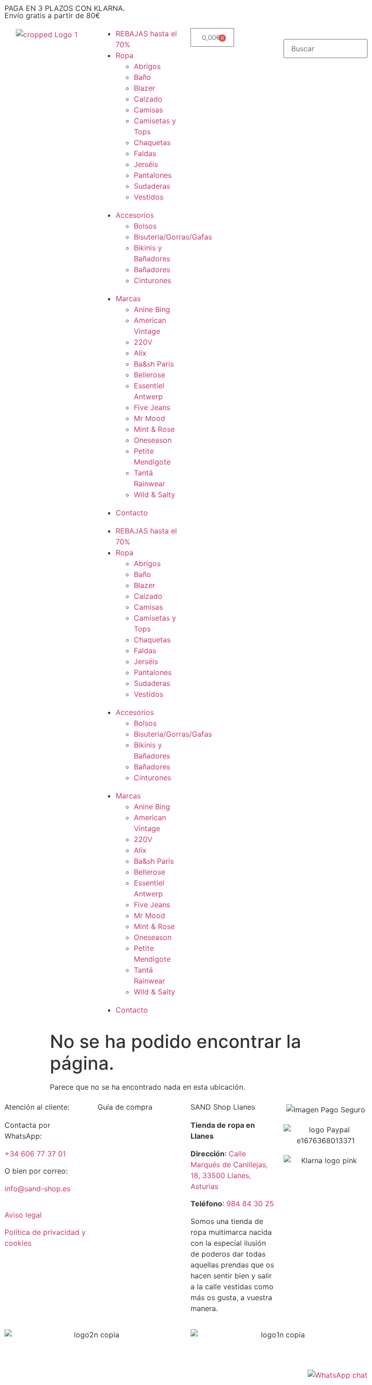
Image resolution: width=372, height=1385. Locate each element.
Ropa (124, 55)
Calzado (148, 98)
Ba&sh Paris (154, 363)
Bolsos (145, 225)
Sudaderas (152, 186)
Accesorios (135, 215)
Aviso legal (23, 1214)
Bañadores (152, 269)
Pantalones (152, 175)
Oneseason (152, 440)
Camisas (148, 109)
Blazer (144, 88)
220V (143, 342)
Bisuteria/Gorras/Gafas (173, 236)
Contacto (132, 512)
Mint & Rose (154, 429)
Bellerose (149, 374)
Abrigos (147, 66)
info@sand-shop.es (37, 1188)
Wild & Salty (154, 494)
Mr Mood (149, 418)
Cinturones (152, 280)
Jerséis (146, 164)
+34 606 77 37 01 (35, 1153)
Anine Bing (152, 309)
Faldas (145, 153)
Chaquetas (152, 142)
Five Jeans (152, 407)
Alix (140, 352)
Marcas (128, 298)
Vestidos (148, 196)
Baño (142, 77)
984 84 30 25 (250, 1203)
